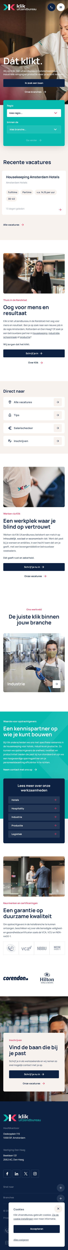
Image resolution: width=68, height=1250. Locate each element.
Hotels (15, 799)
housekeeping (40, 333)
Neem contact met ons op (17, 769)
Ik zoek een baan (34, 82)
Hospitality (18, 808)
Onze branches (33, 91)
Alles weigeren (21, 1239)
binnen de (12, 122)
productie (25, 337)
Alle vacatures (11, 224)
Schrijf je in (32, 353)
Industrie (17, 817)
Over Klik (33, 362)
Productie (17, 825)
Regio (10, 105)
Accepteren (36, 1228)
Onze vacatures (33, 576)
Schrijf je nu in (32, 566)
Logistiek (17, 834)
